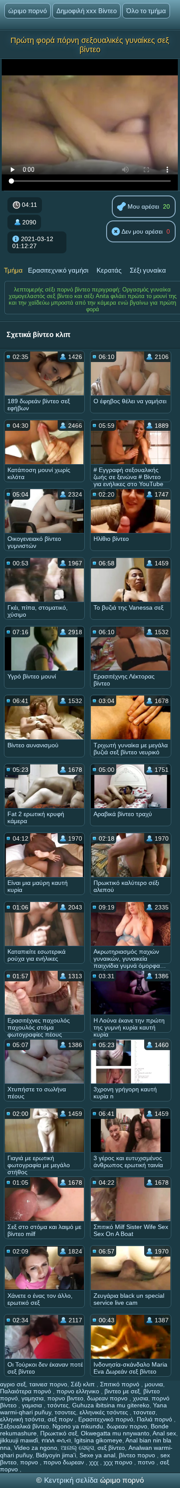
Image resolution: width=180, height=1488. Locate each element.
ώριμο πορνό (27, 10)
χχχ (94, 1462)
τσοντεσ (144, 1412)
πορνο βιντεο (65, 1398)
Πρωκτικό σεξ (58, 1433)
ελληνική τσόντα (22, 1419)
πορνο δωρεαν (64, 1462)
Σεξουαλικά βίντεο (24, 1426)
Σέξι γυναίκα (148, 270)
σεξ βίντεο (111, 1447)
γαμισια (33, 1405)
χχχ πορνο (119, 1462)
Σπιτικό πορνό (120, 1384)
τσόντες (58, 1405)
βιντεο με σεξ (122, 1391)
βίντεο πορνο (138, 1455)
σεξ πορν (61, 1419)
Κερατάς (109, 270)
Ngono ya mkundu (77, 1426)
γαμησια (32, 1398)
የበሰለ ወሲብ (56, 1440)
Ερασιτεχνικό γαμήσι (58, 270)
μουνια (154, 1384)
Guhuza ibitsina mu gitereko (110, 1405)
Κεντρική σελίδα (72, 1480)
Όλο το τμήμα (146, 10)
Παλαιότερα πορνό (26, 1391)
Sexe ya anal (97, 1455)
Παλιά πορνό (155, 1419)
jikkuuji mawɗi (19, 1440)
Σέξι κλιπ (84, 1384)
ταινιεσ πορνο (48, 1384)
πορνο (30, 1462)
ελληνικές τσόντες (105, 1412)
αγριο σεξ (13, 1384)
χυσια (140, 1398)
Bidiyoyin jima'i (56, 1455)
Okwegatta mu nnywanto (115, 1433)
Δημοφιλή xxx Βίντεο (86, 10)
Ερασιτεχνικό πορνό (105, 1419)
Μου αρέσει (142, 206)
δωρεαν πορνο (108, 1398)
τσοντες (65, 1412)
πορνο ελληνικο (78, 1391)
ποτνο (147, 1462)
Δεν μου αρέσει (141, 231)
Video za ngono (35, 1447)
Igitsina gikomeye (98, 1440)
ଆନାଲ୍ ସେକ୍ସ (77, 1447)
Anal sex (164, 1433)
